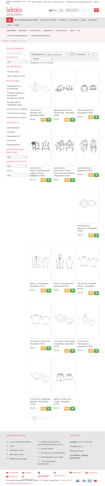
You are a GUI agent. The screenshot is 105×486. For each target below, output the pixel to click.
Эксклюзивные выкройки (26, 20)
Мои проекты (59, 2)
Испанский (92, 472)
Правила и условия (18, 459)
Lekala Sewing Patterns (19, 11)
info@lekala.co (76, 446)
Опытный (11, 140)
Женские (22, 30)
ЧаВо (17, 25)
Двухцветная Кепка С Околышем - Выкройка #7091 (64, 112)
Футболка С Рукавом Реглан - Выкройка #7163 (87, 286)
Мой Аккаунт (37, 2)
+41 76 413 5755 (85, 442)
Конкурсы (74, 20)
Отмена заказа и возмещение (47, 462)
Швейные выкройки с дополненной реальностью (50, 443)
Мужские (35, 30)
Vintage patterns (48, 20)
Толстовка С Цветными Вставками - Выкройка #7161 (64, 344)
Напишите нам (16, 450)
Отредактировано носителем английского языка (15, 95)
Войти (96, 2)
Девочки (48, 30)
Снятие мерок (47, 448)
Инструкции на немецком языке (14, 103)
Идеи (83, 20)
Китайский (12, 476)
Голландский (43, 475)
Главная (5, 41)
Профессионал (13, 144)
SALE (73, 54)
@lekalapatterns (77, 451)
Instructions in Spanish (17, 109)
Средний (11, 132)
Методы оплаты (16, 454)
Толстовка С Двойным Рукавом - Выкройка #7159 (40, 401)
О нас (12, 446)
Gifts (9, 25)
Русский (27, 472)
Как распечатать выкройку (52, 453)
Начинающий (13, 128)
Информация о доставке (51, 457)
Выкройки (11, 30)
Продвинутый (13, 136)
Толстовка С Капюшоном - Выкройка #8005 (37, 112)
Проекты (63, 20)
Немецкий (76, 472)
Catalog (14, 41)
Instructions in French (16, 117)
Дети (73, 30)
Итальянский (27, 479)
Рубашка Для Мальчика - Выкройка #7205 (87, 228)
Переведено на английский (14, 87)
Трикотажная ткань (16, 76)
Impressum (65, 480)
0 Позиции (72, 10)
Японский (44, 476)
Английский (13, 472)
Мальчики (61, 30)
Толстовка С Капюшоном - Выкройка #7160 (85, 344)
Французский (59, 475)
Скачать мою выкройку (20, 442)
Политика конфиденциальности (19, 483)
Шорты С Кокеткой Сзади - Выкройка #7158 (62, 401)
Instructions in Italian (16, 113)
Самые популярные (40, 35)
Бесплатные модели (17, 35)
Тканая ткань (13, 72)
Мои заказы (48, 2)
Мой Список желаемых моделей (79, 2)
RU (52, 10)
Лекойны (92, 20)
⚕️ (79, 30)
